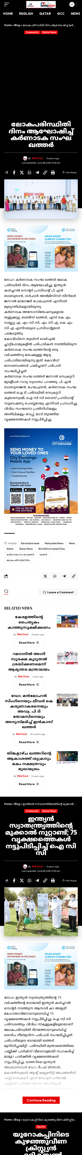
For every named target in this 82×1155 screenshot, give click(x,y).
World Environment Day (51, 548)
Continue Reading (41, 1100)
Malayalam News (54, 543)
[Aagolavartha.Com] (41, 4)
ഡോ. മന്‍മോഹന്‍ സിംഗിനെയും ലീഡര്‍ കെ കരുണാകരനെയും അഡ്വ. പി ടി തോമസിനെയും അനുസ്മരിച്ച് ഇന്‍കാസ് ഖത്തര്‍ (29, 712)
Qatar (10, 548)
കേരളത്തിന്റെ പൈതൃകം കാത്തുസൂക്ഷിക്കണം (29, 622)
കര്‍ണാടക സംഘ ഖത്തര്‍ (20, 554)
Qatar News (49, 32)
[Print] (53, 172)
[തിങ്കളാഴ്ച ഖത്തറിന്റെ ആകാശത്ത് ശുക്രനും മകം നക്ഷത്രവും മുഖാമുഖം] (67, 757)
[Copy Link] (45, 172)
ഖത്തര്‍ (43, 554)
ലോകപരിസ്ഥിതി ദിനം (18, 560)
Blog (17, 25)
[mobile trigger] (7, 4)
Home (8, 25)
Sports (41, 1126)
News (72, 543)
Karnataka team (30, 543)
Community (32, 32)
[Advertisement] (41, 77)
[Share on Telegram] (37, 172)
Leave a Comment (60, 592)
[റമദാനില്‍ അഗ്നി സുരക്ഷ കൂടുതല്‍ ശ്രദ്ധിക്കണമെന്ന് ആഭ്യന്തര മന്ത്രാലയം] (67, 658)
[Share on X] (21, 172)
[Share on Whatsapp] (29, 172)
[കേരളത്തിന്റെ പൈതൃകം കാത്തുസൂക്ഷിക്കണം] (67, 621)
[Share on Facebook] (14, 172)
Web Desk (37, 158)
